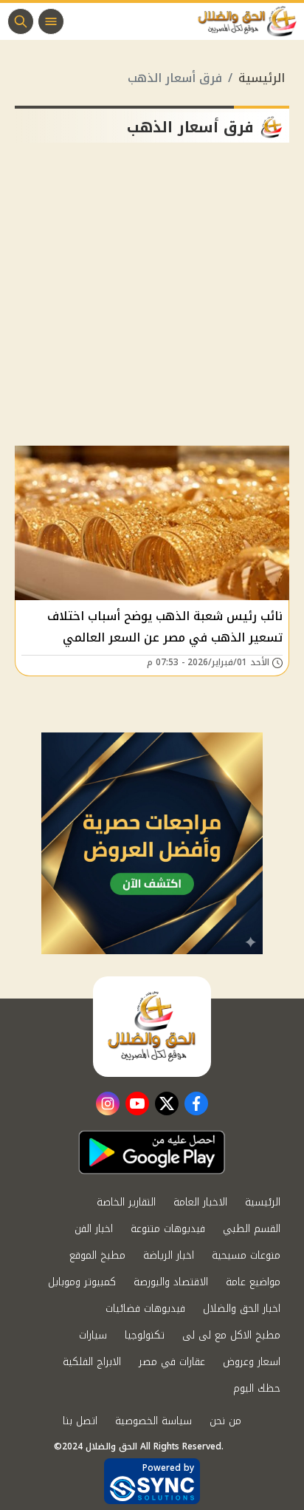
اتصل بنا (80, 1421)
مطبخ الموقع (97, 1255)
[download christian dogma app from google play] (152, 1152)
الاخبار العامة (200, 1202)
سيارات (93, 1335)
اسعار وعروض (251, 1362)
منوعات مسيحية (246, 1255)
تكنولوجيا (145, 1335)
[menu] (51, 21)
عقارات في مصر (172, 1362)
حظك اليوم (256, 1388)
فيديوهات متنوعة (168, 1229)
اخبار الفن (94, 1229)
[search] (20, 21)
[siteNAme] (251, 21)
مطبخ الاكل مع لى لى (231, 1335)
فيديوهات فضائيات (145, 1309)
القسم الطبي (251, 1229)
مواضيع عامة (253, 1282)
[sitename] (152, 1026)
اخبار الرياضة (168, 1255)
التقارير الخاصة (126, 1202)
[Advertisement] (152, 300)
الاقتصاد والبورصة (171, 1282)
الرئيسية (261, 78)
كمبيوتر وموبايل (82, 1282)
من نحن (225, 1421)
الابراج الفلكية (92, 1362)
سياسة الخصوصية (153, 1421)
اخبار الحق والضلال (241, 1309)
